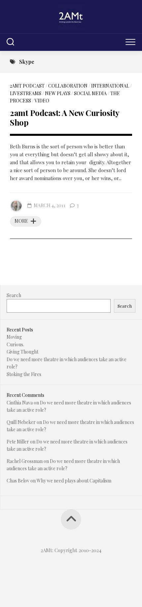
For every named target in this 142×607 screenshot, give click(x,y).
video (42, 100)
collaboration (68, 86)
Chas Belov (18, 480)
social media (90, 93)
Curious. (15, 344)
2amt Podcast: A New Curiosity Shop (64, 117)
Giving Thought (22, 352)
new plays (57, 93)
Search (14, 295)
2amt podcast (27, 86)
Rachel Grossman (25, 461)
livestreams (25, 93)
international (110, 86)
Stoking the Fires (24, 374)
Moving (14, 337)
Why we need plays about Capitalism (74, 480)
